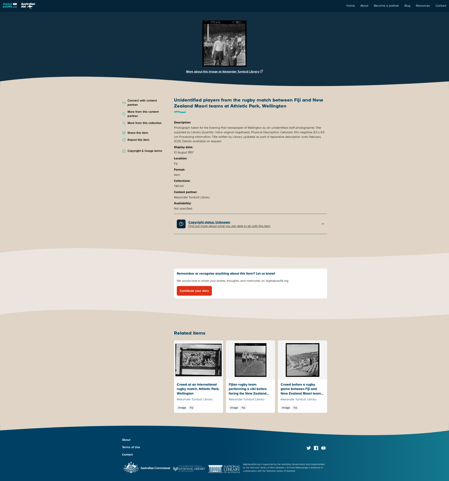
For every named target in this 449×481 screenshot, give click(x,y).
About (364, 5)
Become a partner (386, 5)
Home (350, 5)
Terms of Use (131, 447)
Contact (440, 5)
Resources (423, 5)
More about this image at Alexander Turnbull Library (223, 71)
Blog (407, 5)
